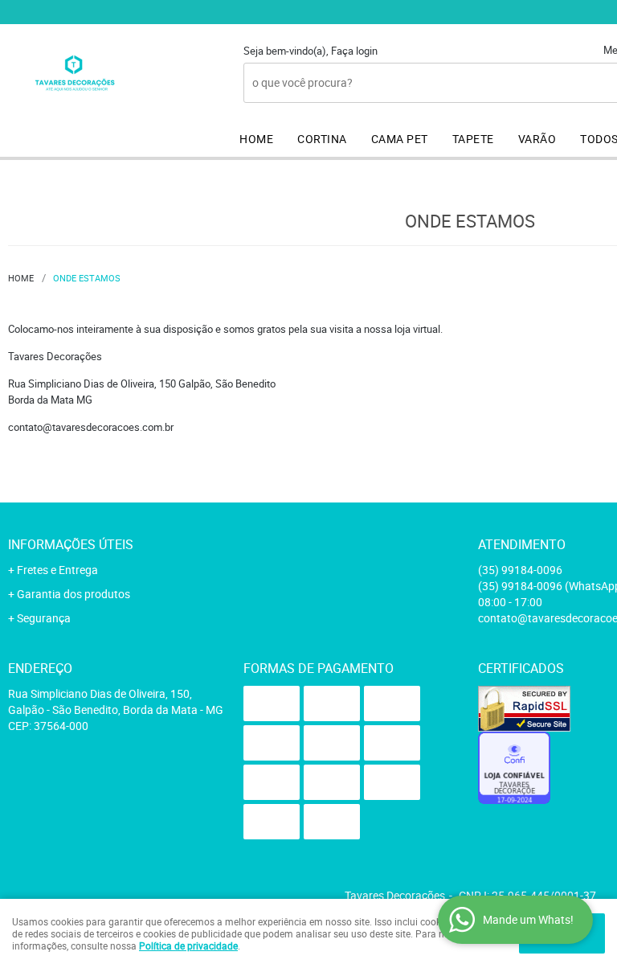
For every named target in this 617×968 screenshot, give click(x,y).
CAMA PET (399, 138)
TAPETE (473, 138)
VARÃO (537, 138)
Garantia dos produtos (73, 593)
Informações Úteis (70, 544)
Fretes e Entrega (57, 569)
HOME (256, 138)
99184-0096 (520, 569)
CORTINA (322, 138)
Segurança (44, 618)
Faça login (354, 50)
